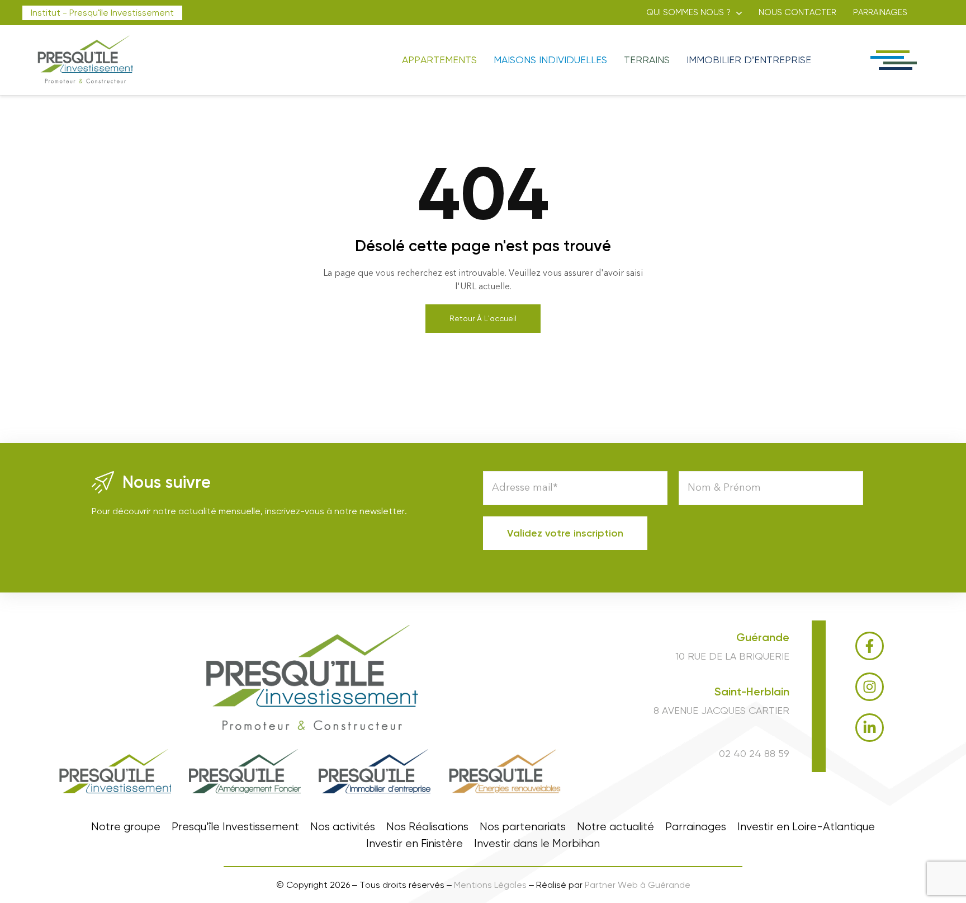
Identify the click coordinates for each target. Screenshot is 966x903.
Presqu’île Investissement (235, 827)
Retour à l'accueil (483, 318)
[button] (694, 12)
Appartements (439, 60)
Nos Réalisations (427, 827)
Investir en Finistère (414, 843)
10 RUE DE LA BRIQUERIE (732, 656)
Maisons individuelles (550, 60)
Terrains (647, 60)
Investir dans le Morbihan (537, 843)
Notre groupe (125, 827)
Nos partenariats (523, 827)
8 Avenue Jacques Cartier (721, 710)
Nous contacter (797, 12)
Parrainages (880, 12)
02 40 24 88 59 (754, 753)
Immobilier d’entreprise (748, 60)
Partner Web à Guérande (637, 885)
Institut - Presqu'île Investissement (102, 12)
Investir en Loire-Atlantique (806, 827)
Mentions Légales (490, 885)
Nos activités (342, 827)
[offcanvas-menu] (893, 60)
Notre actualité (615, 827)
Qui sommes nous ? (688, 12)
